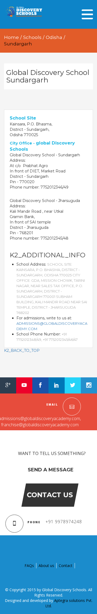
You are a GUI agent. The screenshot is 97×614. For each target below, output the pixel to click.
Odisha (54, 37)
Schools (32, 37)
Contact (65, 565)
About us (46, 565)
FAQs (29, 565)
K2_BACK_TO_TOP (22, 350)
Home (11, 37)
